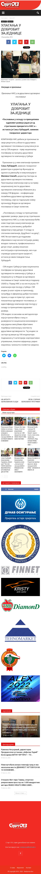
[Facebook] (20, 853)
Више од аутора (8, 412)
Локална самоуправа (9, 724)
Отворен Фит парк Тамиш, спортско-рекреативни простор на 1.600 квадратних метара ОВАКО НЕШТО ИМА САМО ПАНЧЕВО (20, 433)
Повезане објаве (8, 409)
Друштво (10, 21)
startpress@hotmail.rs (28, 847)
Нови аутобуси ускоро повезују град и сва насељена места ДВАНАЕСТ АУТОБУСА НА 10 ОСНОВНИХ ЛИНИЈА (19, 730)
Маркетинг (20, 868)
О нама (12, 868)
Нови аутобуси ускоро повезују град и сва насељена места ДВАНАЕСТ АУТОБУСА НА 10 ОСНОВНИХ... (20, 767)
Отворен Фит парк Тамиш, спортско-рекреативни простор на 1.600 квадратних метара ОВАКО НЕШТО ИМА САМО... (20, 782)
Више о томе (20, 793)
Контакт (28, 868)
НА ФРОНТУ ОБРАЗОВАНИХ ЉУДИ (9, 400)
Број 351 (4, 21)
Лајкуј (36, 489)
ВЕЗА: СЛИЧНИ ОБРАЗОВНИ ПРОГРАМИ (30, 400)
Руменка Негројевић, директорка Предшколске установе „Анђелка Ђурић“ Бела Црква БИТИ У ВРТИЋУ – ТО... (19, 752)
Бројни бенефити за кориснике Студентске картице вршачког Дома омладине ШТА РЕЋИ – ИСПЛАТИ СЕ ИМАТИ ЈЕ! (34, 464)
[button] (38, 13)
